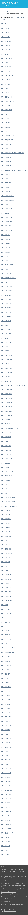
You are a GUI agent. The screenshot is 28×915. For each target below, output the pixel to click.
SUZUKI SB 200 (6, 613)
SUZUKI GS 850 (6, 321)
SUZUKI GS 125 (6, 299)
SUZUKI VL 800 (5, 786)
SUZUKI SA (4, 605)
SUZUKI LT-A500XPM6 (8, 497)
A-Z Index (8, 5)
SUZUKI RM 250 (6, 570)
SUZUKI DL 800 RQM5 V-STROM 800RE (13, 170)
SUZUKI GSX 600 (6, 402)
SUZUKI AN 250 (6, 67)
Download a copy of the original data (12, 894)
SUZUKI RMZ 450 (6, 588)
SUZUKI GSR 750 (6, 359)
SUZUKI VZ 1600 (6, 820)
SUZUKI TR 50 (5, 691)
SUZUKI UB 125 (6, 721)
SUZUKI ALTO (5, 54)
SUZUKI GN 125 (6, 256)
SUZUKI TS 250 (5, 708)
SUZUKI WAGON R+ (7, 833)
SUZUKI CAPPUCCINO (8, 101)
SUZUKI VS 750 (6, 803)
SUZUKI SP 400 (6, 635)
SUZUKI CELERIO (6, 110)
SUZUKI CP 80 (5, 118)
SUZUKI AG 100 (6, 41)
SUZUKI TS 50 (5, 713)
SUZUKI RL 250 (5, 557)
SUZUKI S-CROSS (6, 600)
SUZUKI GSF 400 (6, 338)
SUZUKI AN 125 (6, 63)
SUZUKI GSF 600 (6, 342)
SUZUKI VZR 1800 (6, 829)
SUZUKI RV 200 (6, 596)
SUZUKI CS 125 (6, 123)
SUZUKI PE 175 (6, 515)
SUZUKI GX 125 (6, 446)
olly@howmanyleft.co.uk (9, 911)
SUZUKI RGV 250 (6, 553)
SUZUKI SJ (4, 626)
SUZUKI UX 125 (6, 756)
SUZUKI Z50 (5, 850)
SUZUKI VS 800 (6, 807)
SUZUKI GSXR (5, 420)
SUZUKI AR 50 (5, 88)
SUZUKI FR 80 (5, 243)
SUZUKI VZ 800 (6, 824)
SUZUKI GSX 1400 (6, 390)
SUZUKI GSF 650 (6, 347)
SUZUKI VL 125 (5, 777)
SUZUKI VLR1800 (6, 790)
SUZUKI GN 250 (6, 261)
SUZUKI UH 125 (6, 738)
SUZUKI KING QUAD (7, 472)
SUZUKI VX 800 (6, 811)
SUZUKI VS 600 (6, 799)
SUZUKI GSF (5, 325)
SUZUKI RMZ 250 (6, 583)
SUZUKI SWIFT (5, 674)
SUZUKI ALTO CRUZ (7, 58)
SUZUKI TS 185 (5, 704)
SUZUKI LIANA (5, 480)
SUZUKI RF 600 (5, 527)
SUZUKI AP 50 (5, 84)
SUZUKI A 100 (5, 28)
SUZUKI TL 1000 (6, 687)
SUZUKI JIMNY (5, 467)
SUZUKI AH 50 (5, 50)
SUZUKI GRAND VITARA (8, 278)
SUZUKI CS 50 (5, 127)
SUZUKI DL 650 (6, 161)
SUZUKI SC (4, 618)
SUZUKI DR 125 (6, 174)
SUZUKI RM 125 (6, 566)
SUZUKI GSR (5, 351)
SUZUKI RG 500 (6, 549)
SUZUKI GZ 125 (6, 450)
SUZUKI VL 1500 (6, 781)
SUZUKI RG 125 (6, 536)
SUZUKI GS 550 (6, 312)
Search (3, 5)
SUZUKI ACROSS (6, 32)
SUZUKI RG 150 (6, 540)
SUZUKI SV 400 (6, 661)
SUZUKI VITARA (6, 773)
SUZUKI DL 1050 (6, 148)
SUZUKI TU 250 (6, 717)
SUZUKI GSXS (5, 424)
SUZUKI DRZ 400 (6, 217)
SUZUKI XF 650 (5, 841)
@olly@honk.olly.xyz (8, 909)
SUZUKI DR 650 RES (7, 196)
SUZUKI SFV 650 (6, 622)
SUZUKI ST (4, 643)
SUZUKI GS (4, 282)
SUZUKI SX (4, 678)
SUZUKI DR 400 (6, 187)
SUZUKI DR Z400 (6, 209)
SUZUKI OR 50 (5, 510)
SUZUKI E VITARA (6, 222)
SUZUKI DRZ (5, 213)
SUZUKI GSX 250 (6, 394)
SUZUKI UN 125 (6, 751)
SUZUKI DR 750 (6, 204)
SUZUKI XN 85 (5, 846)
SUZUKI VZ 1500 (6, 816)
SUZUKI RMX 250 (6, 575)
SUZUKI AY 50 (5, 93)
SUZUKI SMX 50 (6, 631)
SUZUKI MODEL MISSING (9, 506)
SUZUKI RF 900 (5, 532)
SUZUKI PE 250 (6, 519)
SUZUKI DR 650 (6, 191)
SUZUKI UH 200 (6, 743)
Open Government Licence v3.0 (16, 899)
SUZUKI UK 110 (6, 747)
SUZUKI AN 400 (6, 71)
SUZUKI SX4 (5, 682)
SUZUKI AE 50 (5, 37)
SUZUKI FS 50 (5, 248)
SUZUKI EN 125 (6, 226)
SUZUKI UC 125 (6, 725)
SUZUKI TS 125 (5, 700)
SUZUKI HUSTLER (6, 459)
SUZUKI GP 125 (6, 273)
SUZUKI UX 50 (5, 760)
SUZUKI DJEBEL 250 (7, 140)
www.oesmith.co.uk (8, 913)
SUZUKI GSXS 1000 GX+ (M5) (10, 428)
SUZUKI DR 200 (6, 179)
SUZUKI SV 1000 (6, 657)
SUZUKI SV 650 (6, 665)
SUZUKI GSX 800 (6, 415)
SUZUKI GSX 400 (6, 398)
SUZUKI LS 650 (5, 489)
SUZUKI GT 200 (6, 432)
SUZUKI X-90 (5, 837)
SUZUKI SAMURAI (6, 609)
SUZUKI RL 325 (5, 562)
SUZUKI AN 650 (6, 80)
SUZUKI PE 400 (6, 523)
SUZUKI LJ (4, 484)
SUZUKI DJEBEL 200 (7, 136)
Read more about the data (8, 892)
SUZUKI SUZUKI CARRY (8, 652)
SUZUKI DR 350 (6, 183)
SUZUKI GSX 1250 (6, 377)
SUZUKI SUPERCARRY (8, 648)
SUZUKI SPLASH (6, 639)
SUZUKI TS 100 (5, 695)
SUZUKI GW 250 (6, 441)
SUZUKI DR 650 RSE (7, 200)
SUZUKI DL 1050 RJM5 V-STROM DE (12, 153)
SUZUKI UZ (4, 764)
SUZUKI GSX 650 (6, 407)
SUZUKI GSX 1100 (6, 372)
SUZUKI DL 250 (6, 157)
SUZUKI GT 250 (6, 437)
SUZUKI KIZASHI (6, 476)
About (14, 5)
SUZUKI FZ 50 (5, 252)
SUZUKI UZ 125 (6, 768)
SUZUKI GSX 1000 (6, 368)
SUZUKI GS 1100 (6, 291)
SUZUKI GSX (5, 364)
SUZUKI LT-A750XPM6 (8, 502)
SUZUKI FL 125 (5, 235)
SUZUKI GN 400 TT (7, 265)
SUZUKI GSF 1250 (6, 334)
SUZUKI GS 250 (6, 304)
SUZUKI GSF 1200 (6, 329)
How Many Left (9, 2)
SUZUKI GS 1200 (6, 295)
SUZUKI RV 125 (6, 592)
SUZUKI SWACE (6, 670)
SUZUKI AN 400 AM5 (7, 75)
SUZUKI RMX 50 (6, 579)
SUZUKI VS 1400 (6, 794)
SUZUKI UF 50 (5, 730)
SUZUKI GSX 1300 (6, 381)
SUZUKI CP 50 (5, 114)
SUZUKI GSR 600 (6, 355)
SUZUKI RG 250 (6, 545)
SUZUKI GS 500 (6, 308)
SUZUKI (3, 24)
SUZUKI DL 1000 (6, 144)
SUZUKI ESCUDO (6, 230)
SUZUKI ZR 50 (5, 854)
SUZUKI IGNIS (5, 463)
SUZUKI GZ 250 (6, 454)
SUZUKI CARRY (5, 105)
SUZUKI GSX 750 (6, 411)
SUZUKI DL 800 (6, 166)
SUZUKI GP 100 (6, 269)
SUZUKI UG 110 (6, 734)
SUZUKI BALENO (6, 97)
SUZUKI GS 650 (6, 316)
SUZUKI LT (4, 493)
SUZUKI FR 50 (5, 239)
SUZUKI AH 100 (6, 45)
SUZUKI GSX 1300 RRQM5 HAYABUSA (13, 385)
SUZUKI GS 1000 (6, 286)
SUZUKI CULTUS (6, 131)
